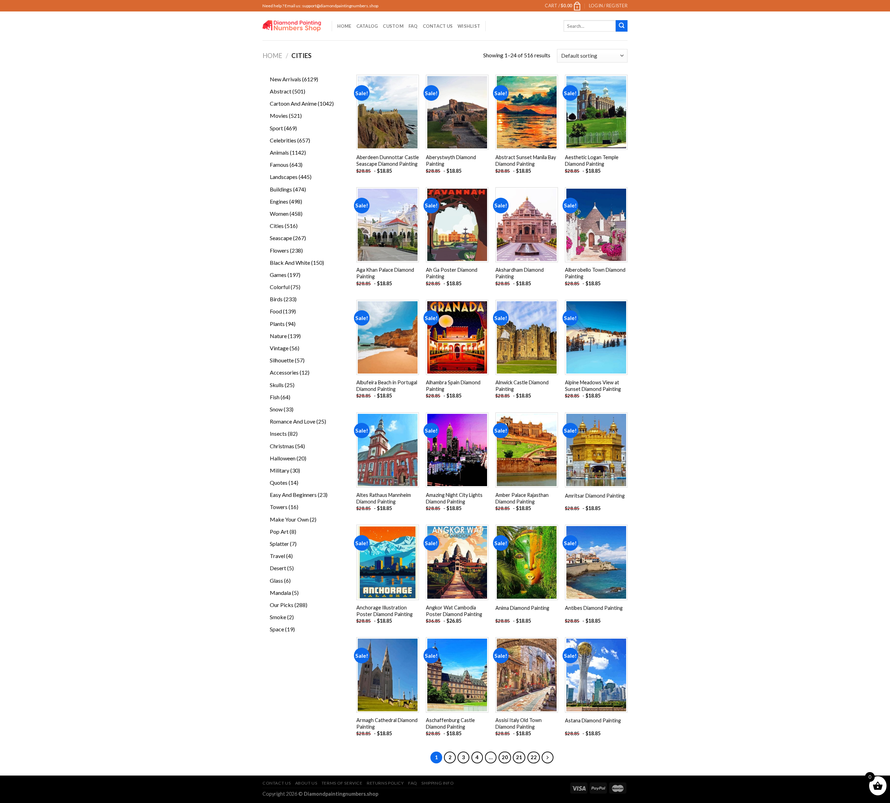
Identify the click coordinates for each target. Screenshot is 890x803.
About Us (306, 783)
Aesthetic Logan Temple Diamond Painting (591, 160)
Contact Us (438, 26)
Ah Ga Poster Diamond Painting (451, 273)
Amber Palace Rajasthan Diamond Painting (522, 498)
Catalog (367, 26)
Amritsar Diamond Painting (595, 496)
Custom (393, 26)
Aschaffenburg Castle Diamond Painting (450, 723)
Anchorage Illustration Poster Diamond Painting (384, 611)
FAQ (413, 26)
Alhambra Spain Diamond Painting (453, 385)
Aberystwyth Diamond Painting (451, 160)
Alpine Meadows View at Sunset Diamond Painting (593, 385)
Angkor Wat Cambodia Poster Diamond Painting (454, 611)
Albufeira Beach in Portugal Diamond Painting (386, 385)
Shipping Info (437, 783)
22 (534, 757)
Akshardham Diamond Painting (519, 273)
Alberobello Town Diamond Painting (595, 273)
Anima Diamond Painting (522, 608)
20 (505, 757)
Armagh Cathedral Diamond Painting (387, 723)
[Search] (622, 26)
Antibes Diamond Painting (594, 608)
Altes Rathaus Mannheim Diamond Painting (383, 498)
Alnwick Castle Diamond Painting (522, 385)
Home (344, 26)
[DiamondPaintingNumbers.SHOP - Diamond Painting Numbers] (291, 26)
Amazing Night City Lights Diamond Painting (454, 498)
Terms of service (342, 783)
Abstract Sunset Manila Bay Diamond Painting (525, 160)
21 (519, 757)
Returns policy (385, 783)
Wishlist (469, 26)
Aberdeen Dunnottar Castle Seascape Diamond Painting (387, 160)
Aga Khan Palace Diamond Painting (385, 273)
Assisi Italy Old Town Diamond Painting (518, 723)
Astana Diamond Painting (593, 720)
